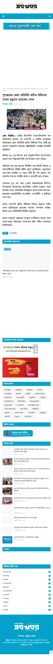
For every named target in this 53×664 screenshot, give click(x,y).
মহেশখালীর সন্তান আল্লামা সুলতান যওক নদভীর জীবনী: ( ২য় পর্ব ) (32, 509)
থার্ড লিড (39, 390)
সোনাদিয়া (42, 398)
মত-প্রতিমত (20, 405)
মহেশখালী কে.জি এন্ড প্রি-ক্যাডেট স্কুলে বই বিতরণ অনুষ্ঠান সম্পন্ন (32, 498)
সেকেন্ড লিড (18, 390)
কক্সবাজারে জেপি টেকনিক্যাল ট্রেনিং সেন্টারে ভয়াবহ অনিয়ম (30, 527)
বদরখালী (7, 416)
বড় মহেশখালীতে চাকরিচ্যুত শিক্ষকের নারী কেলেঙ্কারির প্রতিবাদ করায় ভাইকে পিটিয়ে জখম (32, 460)
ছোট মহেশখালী (26, 591)
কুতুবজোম (26, 587)
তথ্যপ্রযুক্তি (42, 413)
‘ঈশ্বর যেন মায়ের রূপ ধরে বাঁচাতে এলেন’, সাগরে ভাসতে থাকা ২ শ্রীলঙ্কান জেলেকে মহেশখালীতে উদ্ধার (32, 470)
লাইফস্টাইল (8, 398)
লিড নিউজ (7, 390)
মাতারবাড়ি (26, 576)
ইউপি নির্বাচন (21, 401)
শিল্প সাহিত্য (23, 409)
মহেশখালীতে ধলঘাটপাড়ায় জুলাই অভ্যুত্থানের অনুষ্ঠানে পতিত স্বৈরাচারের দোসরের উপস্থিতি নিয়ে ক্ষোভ (31, 479)
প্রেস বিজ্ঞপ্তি (9, 89)
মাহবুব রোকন (8, 405)
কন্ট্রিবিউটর (35, 409)
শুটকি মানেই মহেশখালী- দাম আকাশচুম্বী (25, 518)
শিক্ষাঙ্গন (18, 394)
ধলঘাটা (26, 606)
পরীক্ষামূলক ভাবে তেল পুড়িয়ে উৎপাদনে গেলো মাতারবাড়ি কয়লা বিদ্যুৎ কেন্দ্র (25, 272)
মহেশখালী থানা (9, 401)
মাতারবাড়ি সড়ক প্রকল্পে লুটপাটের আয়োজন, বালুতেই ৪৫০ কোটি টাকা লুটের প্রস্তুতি (31, 450)
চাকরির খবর (28, 416)
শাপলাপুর (26, 598)
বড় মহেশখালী (26, 583)
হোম (3, 89)
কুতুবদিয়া (7, 413)
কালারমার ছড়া (26, 572)
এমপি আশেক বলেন (10, 409)
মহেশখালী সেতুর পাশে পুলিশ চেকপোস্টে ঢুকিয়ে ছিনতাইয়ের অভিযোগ (31, 489)
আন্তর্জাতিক (32, 398)
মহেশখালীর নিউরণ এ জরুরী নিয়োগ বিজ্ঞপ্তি (26, 537)
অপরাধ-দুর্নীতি (20, 398)
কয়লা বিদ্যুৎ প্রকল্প (33, 405)
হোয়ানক (26, 580)
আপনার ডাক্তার (19, 413)
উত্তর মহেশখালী (34, 401)
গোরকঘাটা (26, 595)
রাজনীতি (28, 394)
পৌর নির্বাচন (31, 413)
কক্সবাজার (29, 390)
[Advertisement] (26, 58)
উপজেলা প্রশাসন (39, 394)
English (17, 416)
